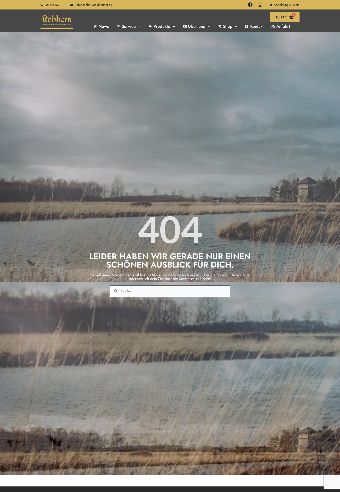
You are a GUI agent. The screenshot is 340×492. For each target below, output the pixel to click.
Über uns (196, 26)
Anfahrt (283, 26)
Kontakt (257, 26)
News (104, 26)
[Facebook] (250, 4)
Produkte (162, 26)
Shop (227, 26)
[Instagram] (260, 4)
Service (129, 26)
